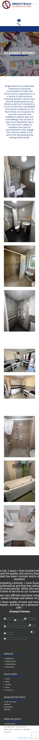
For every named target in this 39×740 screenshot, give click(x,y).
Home (7, 679)
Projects (8, 684)
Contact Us (9, 690)
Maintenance (10, 667)
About (7, 682)
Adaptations (9, 658)
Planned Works (10, 661)
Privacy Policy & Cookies (26, 738)
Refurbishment (10, 664)
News (7, 687)
